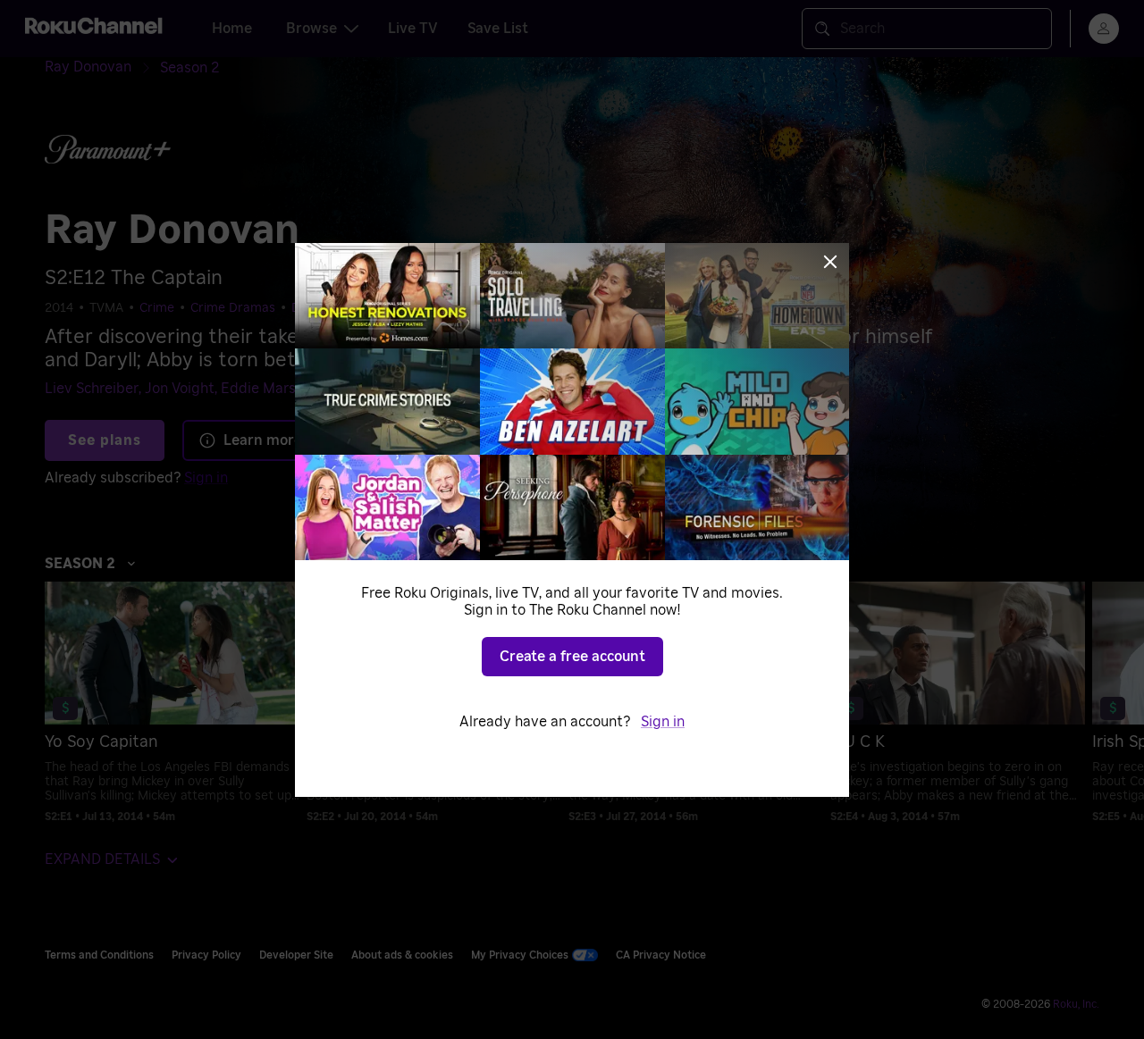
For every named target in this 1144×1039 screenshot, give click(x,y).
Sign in (663, 722)
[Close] (830, 261)
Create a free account (572, 656)
